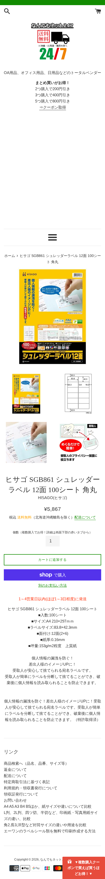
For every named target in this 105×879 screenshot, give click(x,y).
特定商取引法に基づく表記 (27, 782)
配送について (85, 517)
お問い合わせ (15, 800)
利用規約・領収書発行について (30, 788)
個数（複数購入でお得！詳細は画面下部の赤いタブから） (52, 532)
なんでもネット (51, 859)
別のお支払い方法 (52, 585)
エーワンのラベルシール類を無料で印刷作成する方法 (50, 831)
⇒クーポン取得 (52, 107)
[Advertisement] (52, 169)
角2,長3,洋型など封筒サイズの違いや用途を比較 (45, 825)
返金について (15, 769)
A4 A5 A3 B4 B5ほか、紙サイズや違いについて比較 (47, 806)
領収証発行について (21, 794)
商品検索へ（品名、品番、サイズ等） (36, 763)
